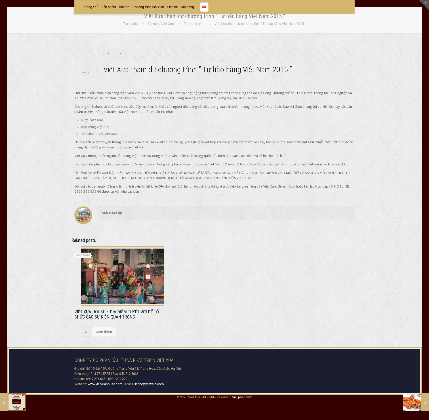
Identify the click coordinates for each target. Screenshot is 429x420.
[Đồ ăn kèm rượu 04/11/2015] (416, 402)
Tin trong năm (194, 24)
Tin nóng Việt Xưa (161, 24)
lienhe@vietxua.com (149, 384)
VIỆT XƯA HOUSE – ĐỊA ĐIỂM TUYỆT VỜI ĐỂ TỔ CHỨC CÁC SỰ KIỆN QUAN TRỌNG (116, 314)
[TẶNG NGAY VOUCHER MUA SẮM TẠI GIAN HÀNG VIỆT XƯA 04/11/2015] (13, 402)
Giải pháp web (242, 397)
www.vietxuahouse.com (105, 384)
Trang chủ (130, 24)
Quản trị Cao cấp (112, 212)
